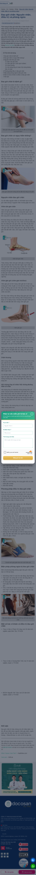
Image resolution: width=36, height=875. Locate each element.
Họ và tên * (6, 422)
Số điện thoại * (7, 429)
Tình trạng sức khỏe (8, 437)
